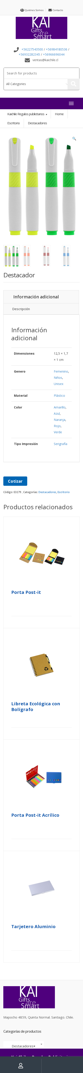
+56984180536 (56, 49)
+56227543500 (32, 49)
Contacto (57, 10)
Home (59, 114)
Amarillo (60, 407)
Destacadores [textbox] (22, 1046)
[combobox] (23, 1044)
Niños (58, 377)
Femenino (61, 371)
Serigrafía (60, 444)
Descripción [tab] (21, 309)
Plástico (59, 395)
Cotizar (15, 481)
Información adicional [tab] (36, 297)
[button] (74, 139)
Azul (57, 413)
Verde (58, 432)
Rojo (57, 426)
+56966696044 (53, 54)
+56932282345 (29, 54)
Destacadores (47, 492)
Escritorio (64, 492)
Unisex (58, 384)
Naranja (59, 420)
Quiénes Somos (33, 10)
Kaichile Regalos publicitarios (26, 114)
